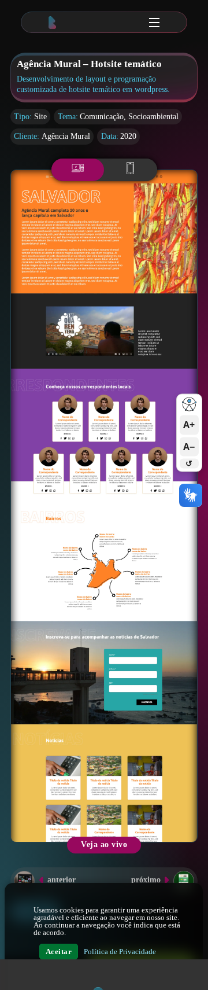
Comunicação (102, 116)
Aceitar (59, 951)
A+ (189, 425)
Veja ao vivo (104, 844)
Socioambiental (153, 116)
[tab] (78, 170)
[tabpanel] (104, 506)
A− (189, 446)
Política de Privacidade (120, 951)
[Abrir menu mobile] (154, 22)
